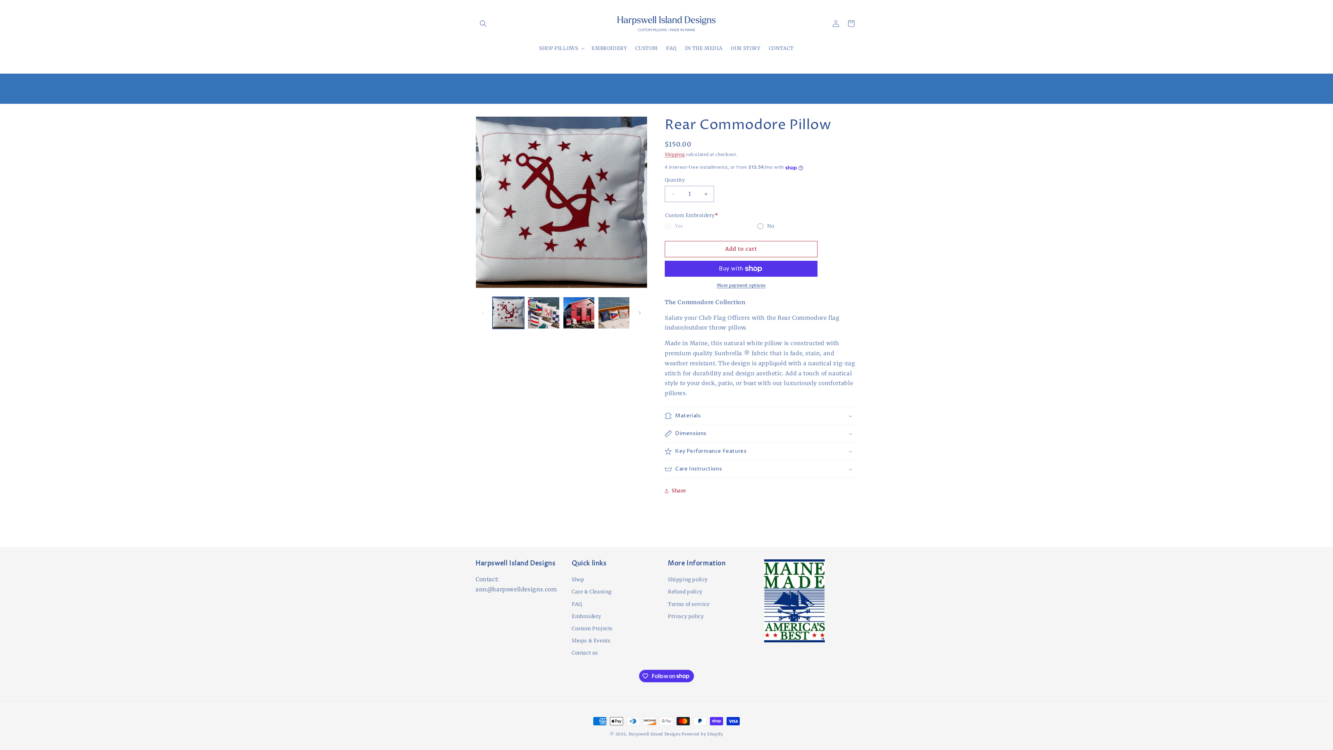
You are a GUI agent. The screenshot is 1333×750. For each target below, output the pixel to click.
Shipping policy (688, 579)
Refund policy (685, 592)
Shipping (675, 154)
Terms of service (689, 604)
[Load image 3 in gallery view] (579, 312)
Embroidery (586, 616)
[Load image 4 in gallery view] (614, 312)
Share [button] (679, 491)
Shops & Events (591, 641)
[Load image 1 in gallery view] (508, 312)
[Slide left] (483, 312)
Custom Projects (592, 628)
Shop (578, 579)
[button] (483, 23)
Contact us (585, 653)
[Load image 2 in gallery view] (543, 312)
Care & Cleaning (592, 592)
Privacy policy (686, 616)
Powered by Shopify (702, 734)
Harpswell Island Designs (655, 734)
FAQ (577, 604)
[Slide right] (639, 312)
